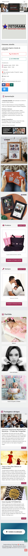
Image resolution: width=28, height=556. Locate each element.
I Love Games (14, 254)
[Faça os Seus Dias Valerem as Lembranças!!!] (14, 458)
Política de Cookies (21, 547)
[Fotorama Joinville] (14, 26)
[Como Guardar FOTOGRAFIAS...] (14, 493)
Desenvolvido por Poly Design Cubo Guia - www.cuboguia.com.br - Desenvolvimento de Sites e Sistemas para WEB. (14, 546)
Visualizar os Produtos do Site (14, 260)
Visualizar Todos (21, 225)
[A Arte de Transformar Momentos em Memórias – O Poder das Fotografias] (14, 421)
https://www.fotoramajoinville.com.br (12, 81)
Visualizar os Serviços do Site (14, 303)
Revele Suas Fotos (14, 298)
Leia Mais (24, 447)
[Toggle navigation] (24, 1)
